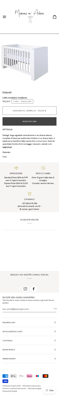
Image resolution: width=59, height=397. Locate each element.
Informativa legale (35, 388)
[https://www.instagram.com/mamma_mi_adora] (25, 289)
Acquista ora (29, 121)
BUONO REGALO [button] (9, 349)
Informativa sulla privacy (31, 386)
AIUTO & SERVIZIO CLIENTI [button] (12, 331)
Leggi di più (7, 147)
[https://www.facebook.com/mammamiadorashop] (34, 289)
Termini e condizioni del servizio (14, 388)
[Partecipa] (53, 308)
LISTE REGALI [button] (8, 340)
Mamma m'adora (10, 386)
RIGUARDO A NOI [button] (9, 322)
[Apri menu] (7, 17)
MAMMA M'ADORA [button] (9, 358)
